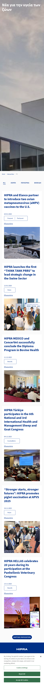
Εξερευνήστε (8, 224)
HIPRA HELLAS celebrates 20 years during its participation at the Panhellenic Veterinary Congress (21, 568)
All (4, 183)
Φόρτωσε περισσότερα (22, 637)
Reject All (22, 674)
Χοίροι (13, 183)
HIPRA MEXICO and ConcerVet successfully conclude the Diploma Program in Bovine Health (21, 344)
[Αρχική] (22, 649)
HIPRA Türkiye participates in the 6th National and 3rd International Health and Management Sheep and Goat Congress (20, 419)
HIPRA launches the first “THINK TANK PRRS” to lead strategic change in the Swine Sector (20, 272)
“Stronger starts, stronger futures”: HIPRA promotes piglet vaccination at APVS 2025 (21, 495)
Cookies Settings (22, 668)
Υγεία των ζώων (10, 174)
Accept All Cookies (22, 680)
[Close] (40, 656)
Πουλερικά (25, 183)
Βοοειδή (37, 183)
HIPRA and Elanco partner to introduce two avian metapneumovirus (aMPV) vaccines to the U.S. (21, 201)
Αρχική (3, 174)
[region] (22, 668)
